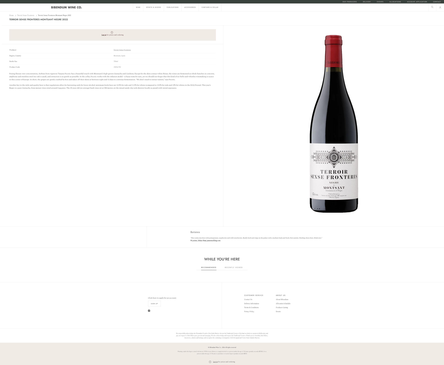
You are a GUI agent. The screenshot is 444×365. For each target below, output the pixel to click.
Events (380, 2)
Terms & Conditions (251, 307)
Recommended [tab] (208, 267)
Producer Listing (282, 307)
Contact (437, 2)
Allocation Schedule (283, 303)
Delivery (367, 2)
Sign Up (154, 304)
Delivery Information (251, 303)
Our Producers (350, 2)
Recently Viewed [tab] (234, 267)
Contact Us (248, 299)
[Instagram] (149, 311)
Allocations (395, 2)
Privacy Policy (249, 311)
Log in (215, 362)
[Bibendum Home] (66, 7)
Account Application (417, 2)
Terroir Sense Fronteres (26, 15)
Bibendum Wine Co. (215, 347)
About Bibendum (282, 299)
